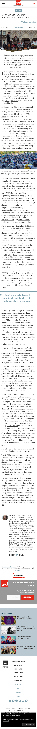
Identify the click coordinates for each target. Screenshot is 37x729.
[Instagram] (16, 701)
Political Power (18, 673)
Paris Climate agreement (11, 433)
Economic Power (18, 676)
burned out (26, 148)
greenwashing (25, 419)
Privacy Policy (6, 721)
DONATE (34, 3)
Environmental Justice (18, 661)
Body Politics (18, 669)
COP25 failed (12, 426)
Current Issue (19, 680)
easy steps (18, 570)
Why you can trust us (29, 22)
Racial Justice (18, 665)
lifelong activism (11, 101)
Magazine (18, 692)
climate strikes (16, 217)
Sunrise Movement (21, 188)
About (18, 688)
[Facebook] (10, 701)
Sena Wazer (4, 27)
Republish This (18, 576)
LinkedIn (21, 555)
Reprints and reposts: (9, 567)
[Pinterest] (20, 701)
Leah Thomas (19, 376)
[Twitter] (13, 701)
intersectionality (7, 220)
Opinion (18, 10)
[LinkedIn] (23, 701)
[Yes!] (18, 3)
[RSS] (26, 701)
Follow (18, 696)
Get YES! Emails (18, 685)
